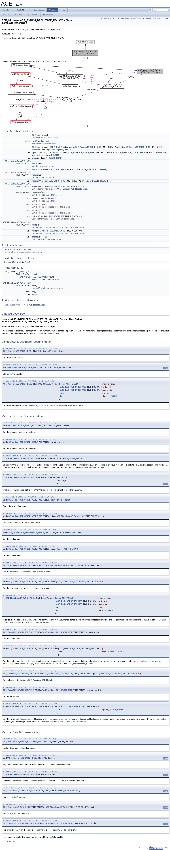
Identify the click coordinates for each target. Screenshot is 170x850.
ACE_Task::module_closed (91, 467)
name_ (35, 277)
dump (34, 237)
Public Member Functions (108, 18)
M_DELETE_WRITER (97, 169)
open (34, 152)
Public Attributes (122, 18)
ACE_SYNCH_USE (93, 147)
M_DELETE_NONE (53, 158)
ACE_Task (79, 147)
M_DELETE (66, 150)
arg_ (34, 292)
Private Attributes (151, 18)
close (34, 158)
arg (33, 204)
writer (118, 147)
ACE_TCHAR (55, 147)
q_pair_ (35, 274)
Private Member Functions (136, 18)
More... (58, 29)
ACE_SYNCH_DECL (24, 351)
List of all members (163, 18)
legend (85, 58)
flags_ (35, 295)
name (34, 192)
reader (36, 150)
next (34, 225)
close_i (9, 262)
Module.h (11, 841)
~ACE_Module (38, 141)
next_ (34, 286)
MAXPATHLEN (45, 277)
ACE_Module (37, 135)
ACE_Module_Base (37, 305)
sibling (35, 186)
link (33, 216)
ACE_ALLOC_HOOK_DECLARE (18, 249)
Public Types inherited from (24, 305)
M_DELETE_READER (98, 181)
